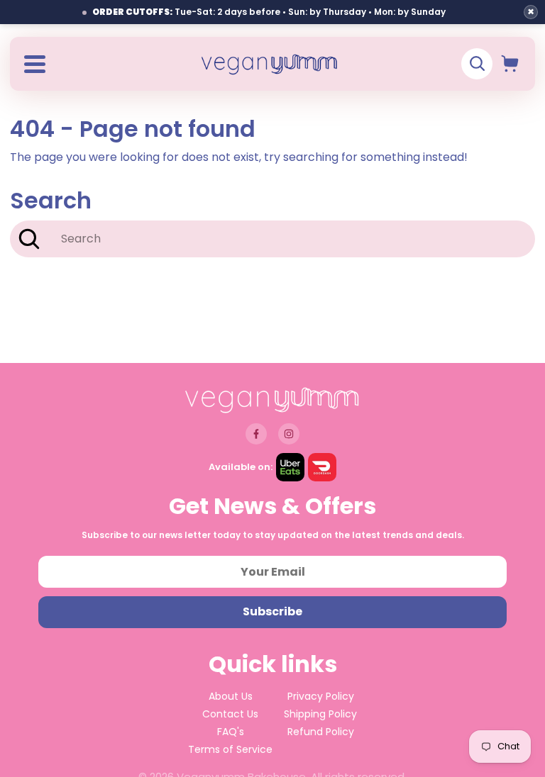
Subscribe (272, 611)
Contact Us (230, 714)
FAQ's (230, 732)
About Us (231, 696)
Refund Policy (320, 732)
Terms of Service (230, 749)
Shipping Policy (320, 714)
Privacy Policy (320, 696)
